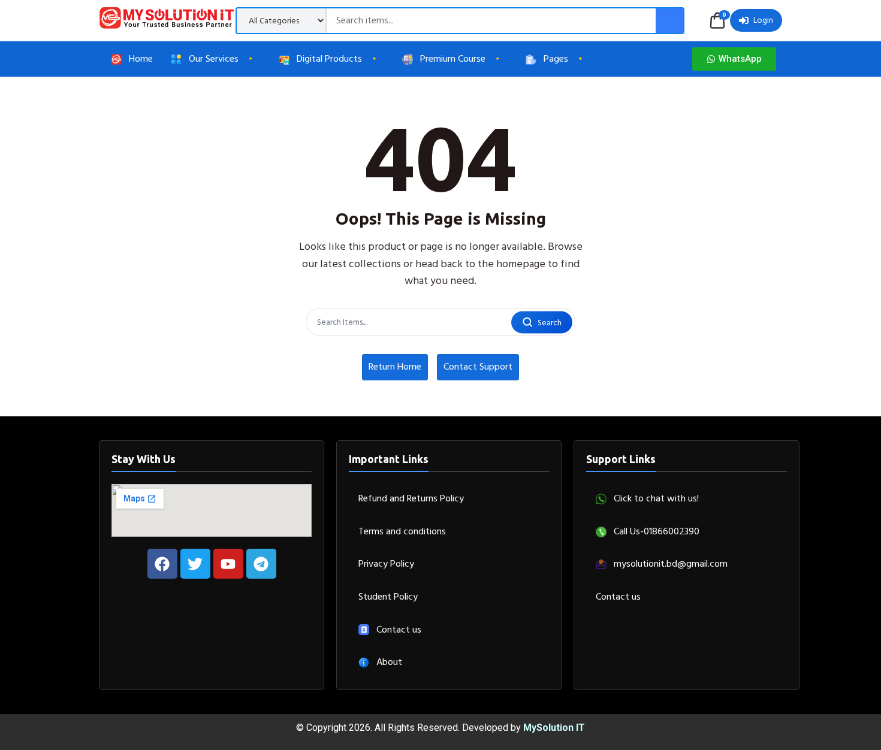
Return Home (395, 366)
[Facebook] (162, 564)
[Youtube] (228, 564)
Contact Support (477, 366)
